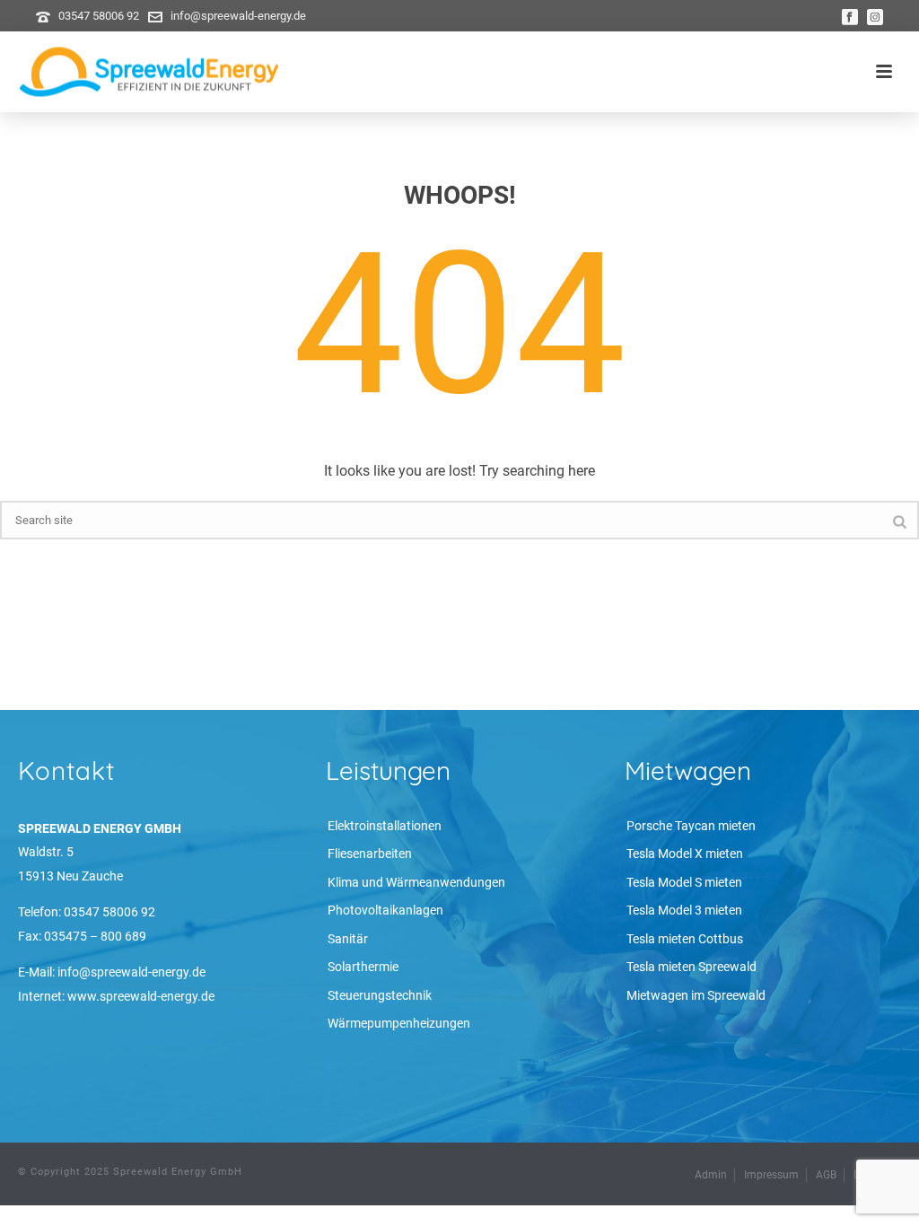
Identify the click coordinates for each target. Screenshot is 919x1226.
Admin (711, 1175)
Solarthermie (363, 966)
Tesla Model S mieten (684, 882)
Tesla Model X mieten (684, 853)
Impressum (771, 1175)
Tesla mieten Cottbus (684, 939)
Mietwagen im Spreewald (696, 995)
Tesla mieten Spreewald (691, 966)
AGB (826, 1175)
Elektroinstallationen (385, 826)
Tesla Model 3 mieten (684, 910)
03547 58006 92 (98, 15)
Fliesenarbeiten (370, 853)
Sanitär (348, 939)
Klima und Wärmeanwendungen (416, 882)
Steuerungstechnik (380, 995)
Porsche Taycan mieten (691, 826)
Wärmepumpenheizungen (399, 1023)
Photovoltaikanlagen (385, 910)
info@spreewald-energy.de (238, 15)
